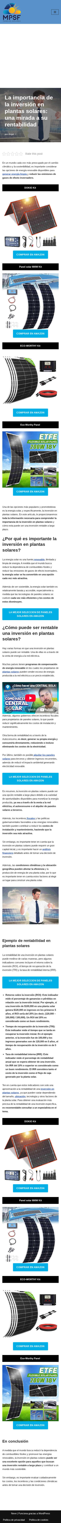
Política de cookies (38, 1519)
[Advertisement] (30, 55)
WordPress (44, 1513)
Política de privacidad (14, 1519)
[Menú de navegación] (55, 12)
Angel (11, 134)
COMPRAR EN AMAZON (30, 254)
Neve (14, 1513)
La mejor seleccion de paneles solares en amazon (30, 614)
